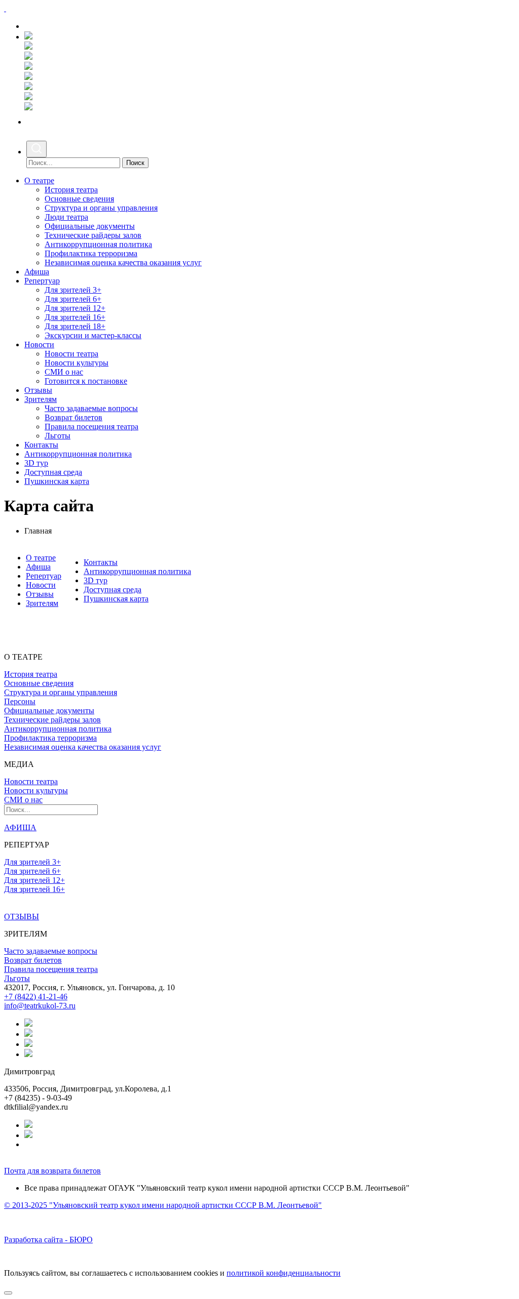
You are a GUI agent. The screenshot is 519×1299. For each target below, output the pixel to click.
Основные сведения (79, 198)
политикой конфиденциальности (284, 1273)
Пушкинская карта (56, 481)
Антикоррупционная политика (98, 244)
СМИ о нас (64, 372)
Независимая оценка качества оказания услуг (123, 262)
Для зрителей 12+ (75, 308)
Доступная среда (53, 472)
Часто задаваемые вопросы (91, 408)
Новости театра (71, 353)
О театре (39, 180)
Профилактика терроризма (91, 253)
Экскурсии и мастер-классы (93, 335)
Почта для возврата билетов (52, 1170)
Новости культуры (76, 362)
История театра (71, 189)
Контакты (41, 444)
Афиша (36, 271)
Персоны (19, 701)
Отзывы (38, 390)
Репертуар (42, 280)
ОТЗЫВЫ (21, 916)
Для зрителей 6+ (73, 299)
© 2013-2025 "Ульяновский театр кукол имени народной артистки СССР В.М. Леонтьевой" (163, 1205)
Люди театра (66, 217)
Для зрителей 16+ (75, 317)
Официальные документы (90, 226)
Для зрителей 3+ (73, 290)
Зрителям (40, 399)
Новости (39, 344)
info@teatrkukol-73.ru (40, 1005)
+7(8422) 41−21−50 (61, 26)
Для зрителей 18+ (75, 326)
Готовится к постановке (86, 381)
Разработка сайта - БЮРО (48, 1239)
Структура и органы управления (101, 208)
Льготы (57, 435)
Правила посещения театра (91, 426)
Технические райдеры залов (93, 235)
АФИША (20, 827)
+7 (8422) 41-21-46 (35, 996)
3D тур (36, 463)
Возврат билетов (73, 417)
